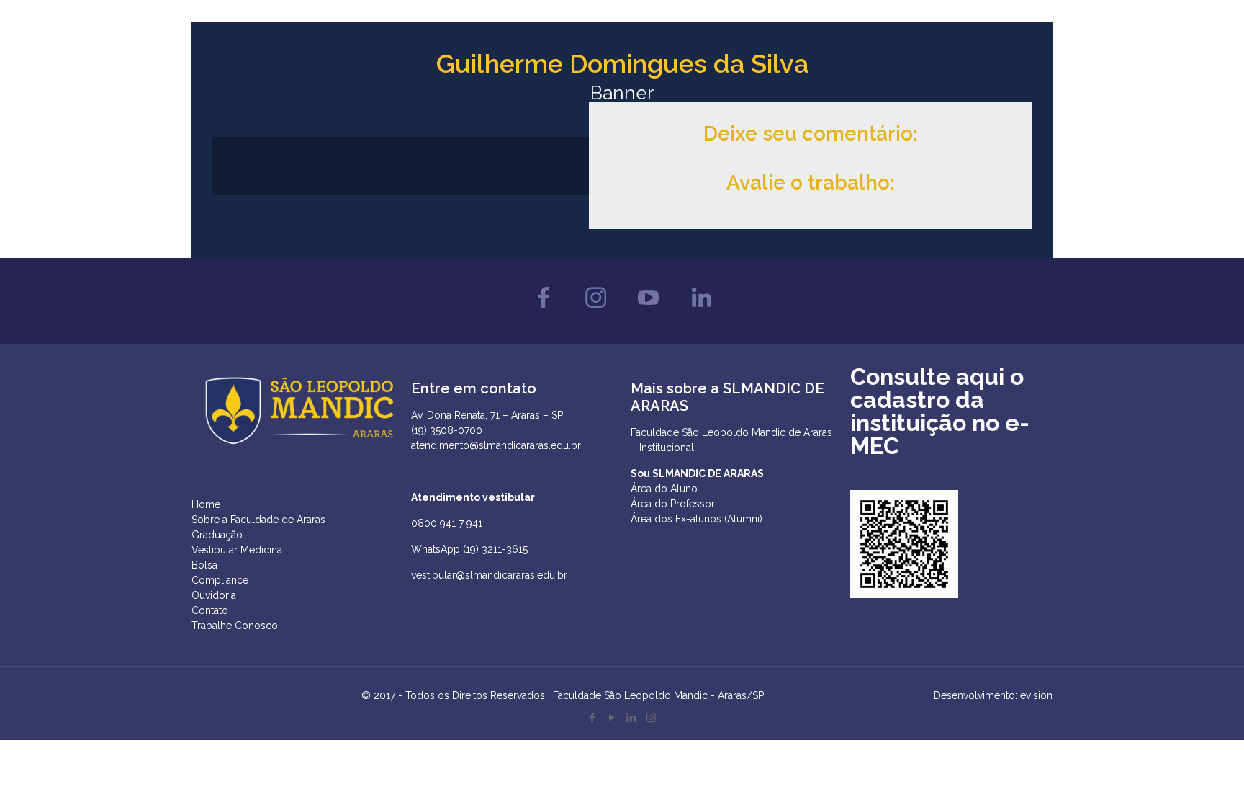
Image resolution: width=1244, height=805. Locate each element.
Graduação (217, 535)
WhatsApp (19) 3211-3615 (469, 549)
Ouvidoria (213, 595)
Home (205, 504)
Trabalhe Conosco (234, 625)
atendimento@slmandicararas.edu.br (496, 445)
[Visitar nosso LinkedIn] (701, 311)
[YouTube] (612, 717)
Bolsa (204, 565)
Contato (209, 610)
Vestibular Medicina (236, 550)
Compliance (219, 580)
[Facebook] (592, 717)
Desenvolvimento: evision (993, 695)
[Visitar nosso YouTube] (648, 311)
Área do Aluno (664, 488)
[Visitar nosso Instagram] (596, 311)
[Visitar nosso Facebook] (543, 311)
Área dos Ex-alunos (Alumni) (696, 519)
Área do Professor (673, 504)
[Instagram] (651, 717)
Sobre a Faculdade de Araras (258, 519)
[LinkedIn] (631, 717)
